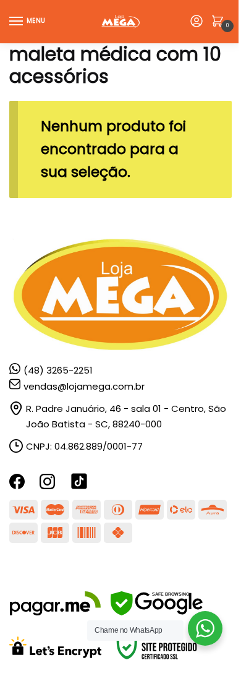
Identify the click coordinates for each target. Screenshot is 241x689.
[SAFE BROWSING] (157, 612)
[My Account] (196, 22)
